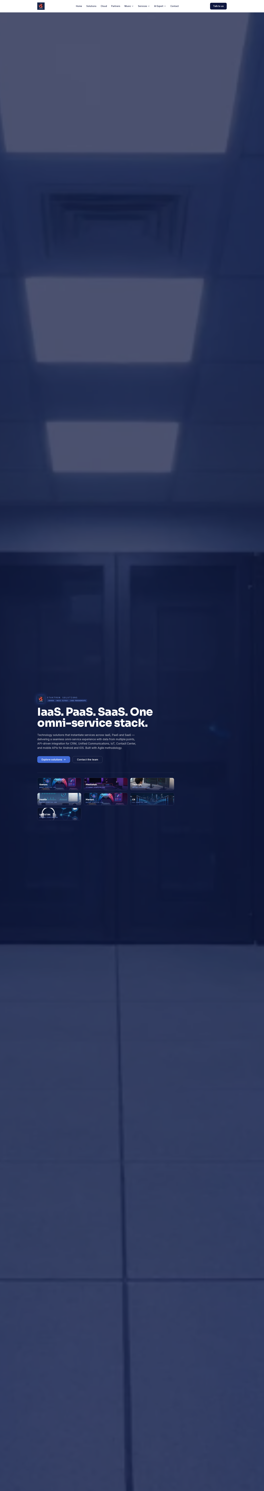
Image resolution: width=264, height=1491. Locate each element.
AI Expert (158, 6)
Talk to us (218, 6)
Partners (115, 6)
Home (79, 6)
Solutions (91, 6)
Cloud (104, 6)
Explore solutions (52, 759)
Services (142, 6)
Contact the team (87, 759)
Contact (174, 6)
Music (128, 6)
